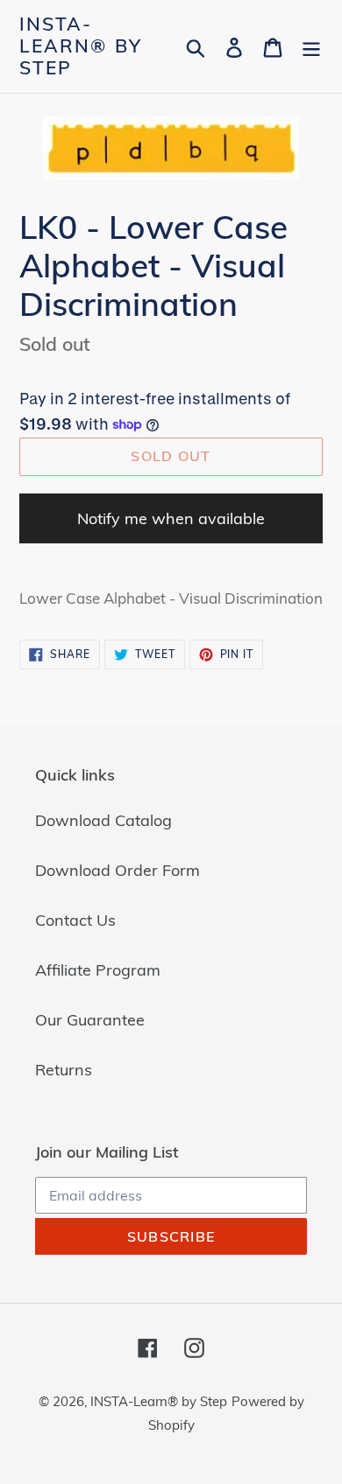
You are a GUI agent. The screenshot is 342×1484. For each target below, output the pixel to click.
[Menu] (311, 45)
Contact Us (75, 920)
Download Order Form (117, 870)
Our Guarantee (90, 1020)
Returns (63, 1070)
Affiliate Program (97, 970)
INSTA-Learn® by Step (80, 46)
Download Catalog (103, 820)
